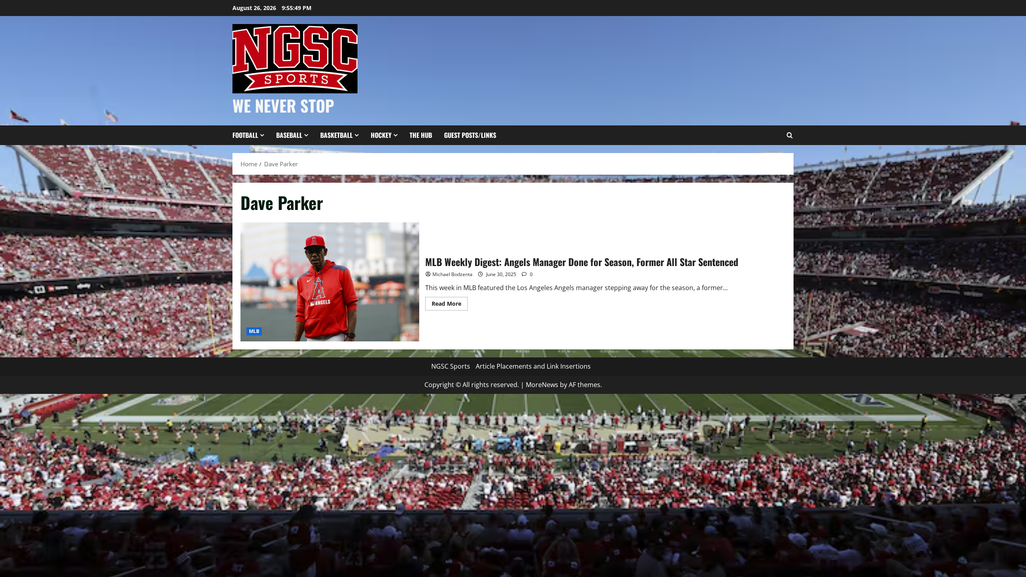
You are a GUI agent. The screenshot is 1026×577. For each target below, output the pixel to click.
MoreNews (542, 384)
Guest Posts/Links (470, 135)
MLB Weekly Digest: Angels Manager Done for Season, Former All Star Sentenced (329, 281)
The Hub (421, 135)
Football (245, 135)
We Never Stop (283, 105)
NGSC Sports (450, 366)
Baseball (289, 135)
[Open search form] (790, 135)
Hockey (381, 135)
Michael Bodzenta (452, 274)
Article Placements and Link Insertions (533, 366)
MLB (254, 331)
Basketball (336, 135)
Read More (450, 305)
